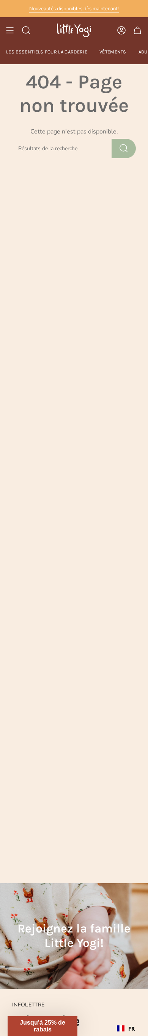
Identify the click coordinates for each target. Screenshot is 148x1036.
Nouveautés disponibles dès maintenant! (74, 8)
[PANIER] (137, 30)
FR (131, 1028)
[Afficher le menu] (9, 30)
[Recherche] (124, 148)
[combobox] (125, 1028)
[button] (42, 1026)
